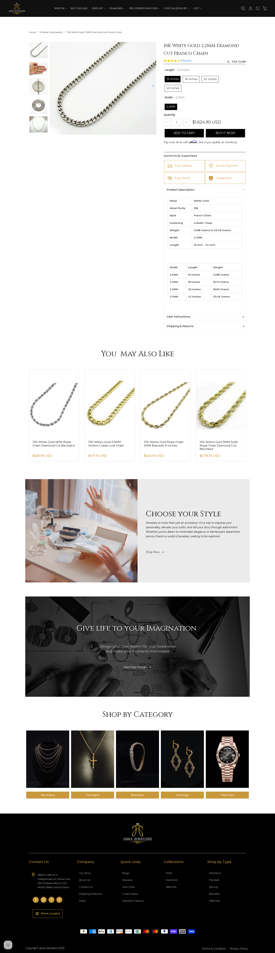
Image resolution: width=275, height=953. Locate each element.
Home (32, 32)
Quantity (169, 114)
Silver (169, 872)
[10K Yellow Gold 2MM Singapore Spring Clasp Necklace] (54, 403)
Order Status (130, 893)
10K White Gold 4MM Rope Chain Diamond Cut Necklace (109, 443)
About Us (84, 879)
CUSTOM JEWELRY (175, 8)
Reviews (127, 879)
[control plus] (186, 122)
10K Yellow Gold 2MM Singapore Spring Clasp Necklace (49, 445)
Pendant (214, 879)
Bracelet (214, 893)
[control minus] (167, 122)
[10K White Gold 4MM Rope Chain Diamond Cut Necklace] (110, 403)
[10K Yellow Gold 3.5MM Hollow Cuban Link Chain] (165, 403)
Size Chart (128, 886)
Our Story (85, 872)
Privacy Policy (239, 948)
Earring (213, 886)
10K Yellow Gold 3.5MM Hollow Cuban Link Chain (162, 443)
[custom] (36, 900)
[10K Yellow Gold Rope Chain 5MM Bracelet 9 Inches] (221, 403)
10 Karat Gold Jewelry (51, 32)
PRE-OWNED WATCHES (143, 8)
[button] (152, 85)
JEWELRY (97, 8)
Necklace (215, 872)
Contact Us (85, 886)
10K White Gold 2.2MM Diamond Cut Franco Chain (94, 32)
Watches (171, 886)
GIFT (196, 8)
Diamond (171, 879)
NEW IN (59, 8)
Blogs (125, 872)
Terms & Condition (214, 948)
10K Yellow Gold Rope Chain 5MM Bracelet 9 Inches (219, 443)
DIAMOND (116, 8)
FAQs (82, 900)
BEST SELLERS (79, 8)
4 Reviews (186, 60)
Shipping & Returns (90, 893)
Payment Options (133, 900)
